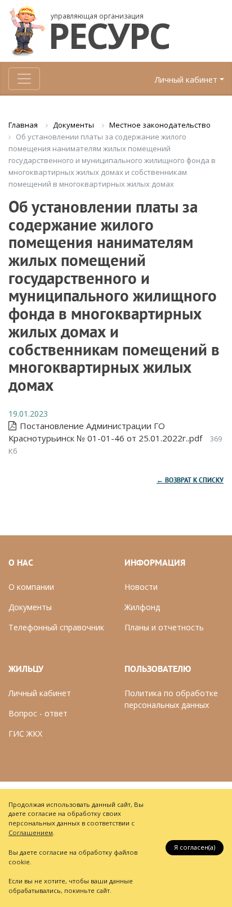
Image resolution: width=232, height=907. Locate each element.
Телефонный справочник (56, 627)
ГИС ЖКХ (25, 733)
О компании (31, 586)
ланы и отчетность (167, 627)
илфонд (145, 607)
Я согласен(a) (194, 847)
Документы (30, 607)
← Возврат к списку (190, 480)
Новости (141, 586)
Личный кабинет (186, 79)
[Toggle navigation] (24, 78)
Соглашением (30, 832)
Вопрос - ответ (38, 713)
